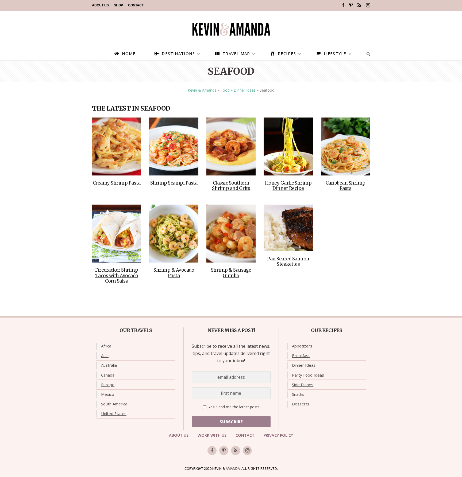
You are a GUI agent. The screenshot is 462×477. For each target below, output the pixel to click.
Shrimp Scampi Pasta (174, 183)
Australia (109, 365)
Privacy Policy (278, 435)
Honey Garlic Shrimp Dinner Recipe (288, 185)
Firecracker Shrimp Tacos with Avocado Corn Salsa (116, 275)
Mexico (107, 394)
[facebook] (343, 5)
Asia (105, 355)
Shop (118, 5)
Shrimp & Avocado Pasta (173, 272)
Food (225, 90)
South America (114, 403)
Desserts (300, 403)
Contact (136, 5)
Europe (107, 384)
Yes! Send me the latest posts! (233, 406)
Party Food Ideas (308, 375)
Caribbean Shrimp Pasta (345, 185)
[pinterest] (351, 5)
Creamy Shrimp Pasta (117, 183)
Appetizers (302, 346)
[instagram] (368, 5)
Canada (107, 375)
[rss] (359, 5)
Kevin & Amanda (202, 90)
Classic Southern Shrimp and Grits (231, 185)
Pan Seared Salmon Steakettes (288, 261)
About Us (100, 5)
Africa (106, 346)
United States (113, 413)
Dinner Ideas (245, 90)
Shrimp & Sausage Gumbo (231, 272)
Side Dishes (302, 384)
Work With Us (212, 435)
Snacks (298, 394)
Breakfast (301, 355)
